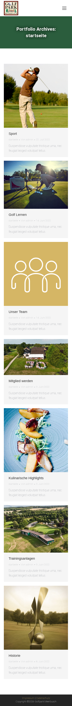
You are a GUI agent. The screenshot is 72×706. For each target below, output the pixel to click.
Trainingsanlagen (22, 558)
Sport (13, 134)
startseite (13, 139)
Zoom (30, 96)
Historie (14, 656)
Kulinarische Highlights (26, 478)
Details (41, 96)
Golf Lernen (18, 215)
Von (27, 139)
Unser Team (18, 312)
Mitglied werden (21, 381)
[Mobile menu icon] (64, 8)
